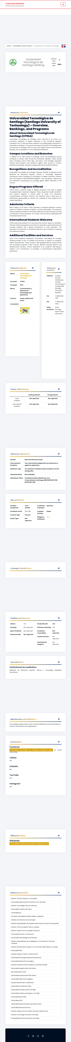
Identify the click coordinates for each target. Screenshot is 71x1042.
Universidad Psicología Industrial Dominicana (26, 958)
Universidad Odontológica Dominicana (24, 938)
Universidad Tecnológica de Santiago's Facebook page (31, 750)
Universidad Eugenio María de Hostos (23, 968)
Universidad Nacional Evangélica (22, 979)
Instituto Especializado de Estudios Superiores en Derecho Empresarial (35, 923)
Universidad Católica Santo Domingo (23, 990)
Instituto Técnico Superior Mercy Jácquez (25, 927)
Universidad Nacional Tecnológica (22, 961)
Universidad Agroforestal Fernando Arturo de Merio (28, 902)
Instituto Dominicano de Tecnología (23, 920)
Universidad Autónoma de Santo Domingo (25, 1018)
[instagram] (37, 1036)
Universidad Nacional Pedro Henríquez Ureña (26, 1004)
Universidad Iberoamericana (20, 1008)
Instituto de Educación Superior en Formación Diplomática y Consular (34, 947)
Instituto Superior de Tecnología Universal (25, 931)
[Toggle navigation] (63, 4)
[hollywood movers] (42, 1036)
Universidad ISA (16, 913)
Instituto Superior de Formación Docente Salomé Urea (29, 1011)
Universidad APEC (17, 1000)
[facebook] (28, 1036)
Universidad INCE (16, 950)
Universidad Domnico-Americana (22, 934)
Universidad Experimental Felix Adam (23, 975)
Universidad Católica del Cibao (21, 909)
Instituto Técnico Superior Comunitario (24, 898)
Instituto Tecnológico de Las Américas (24, 906)
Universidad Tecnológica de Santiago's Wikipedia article (29, 844)
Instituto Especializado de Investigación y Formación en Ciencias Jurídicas (33, 942)
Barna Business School (18, 972)
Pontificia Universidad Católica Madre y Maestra (27, 916)
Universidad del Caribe (18, 997)
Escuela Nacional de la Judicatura (22, 983)
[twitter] (33, 1036)
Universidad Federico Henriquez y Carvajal (25, 993)
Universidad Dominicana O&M (21, 986)
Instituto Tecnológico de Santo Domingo (24, 1015)
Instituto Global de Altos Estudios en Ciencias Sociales (29, 965)
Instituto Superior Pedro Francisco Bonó (24, 954)
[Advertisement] (35, 27)
